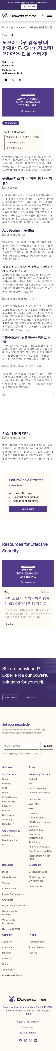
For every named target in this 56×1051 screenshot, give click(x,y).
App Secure (11, 123)
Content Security (11, 831)
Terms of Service (28, 1032)
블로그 (14, 27)
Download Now (29, 7)
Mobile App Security (39, 774)
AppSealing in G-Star (16, 142)
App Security (9, 774)
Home (5, 27)
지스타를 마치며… (14, 148)
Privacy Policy (28, 1027)
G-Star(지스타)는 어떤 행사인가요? (22, 137)
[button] (5, 79)
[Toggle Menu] (49, 15)
